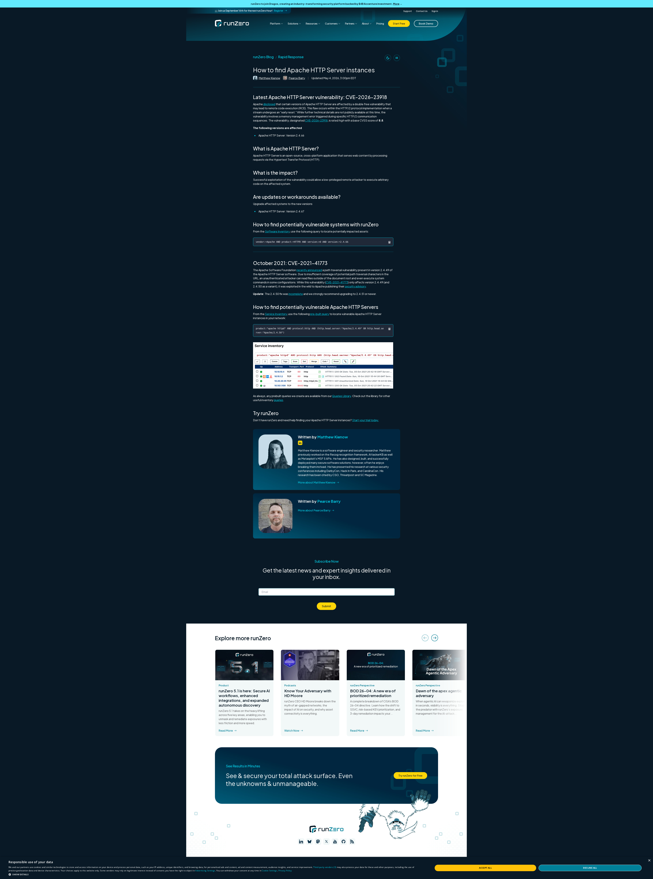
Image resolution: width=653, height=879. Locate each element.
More (396, 3)
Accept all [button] (485, 867)
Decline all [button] (590, 867)
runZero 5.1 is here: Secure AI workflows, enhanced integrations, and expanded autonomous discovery (244, 697)
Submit (326, 606)
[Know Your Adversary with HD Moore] (310, 665)
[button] (323, 365)
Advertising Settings (205, 870)
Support (407, 11)
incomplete (296, 294)
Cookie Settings (269, 870)
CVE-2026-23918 (316, 120)
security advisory (355, 286)
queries (278, 400)
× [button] (649, 860)
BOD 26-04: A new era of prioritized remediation (373, 693)
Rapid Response (291, 57)
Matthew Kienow (269, 78)
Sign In (435, 11)
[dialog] (326, 868)
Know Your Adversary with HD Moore (307, 693)
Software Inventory (277, 231)
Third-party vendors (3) (324, 867)
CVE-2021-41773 (337, 282)
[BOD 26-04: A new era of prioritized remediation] (376, 665)
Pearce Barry (297, 78)
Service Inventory (276, 314)
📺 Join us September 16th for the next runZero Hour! (249, 10)
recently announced (309, 270)
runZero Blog (263, 57)
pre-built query (319, 314)
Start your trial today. (365, 420)
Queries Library (341, 396)
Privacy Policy (285, 870)
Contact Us (422, 11)
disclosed (269, 104)
